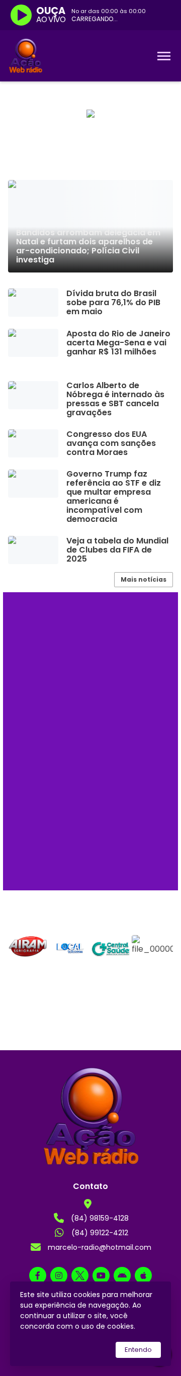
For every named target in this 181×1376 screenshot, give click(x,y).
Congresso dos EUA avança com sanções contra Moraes (111, 443)
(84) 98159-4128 (100, 1218)
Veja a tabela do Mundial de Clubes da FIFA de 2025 (117, 550)
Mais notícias (143, 579)
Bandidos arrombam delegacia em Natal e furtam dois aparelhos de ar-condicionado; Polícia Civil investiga (88, 246)
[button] (18, 957)
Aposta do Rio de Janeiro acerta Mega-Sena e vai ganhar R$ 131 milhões (118, 342)
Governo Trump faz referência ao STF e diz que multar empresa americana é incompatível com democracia (113, 497)
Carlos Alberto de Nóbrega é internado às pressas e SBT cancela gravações (115, 399)
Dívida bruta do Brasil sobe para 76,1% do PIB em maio (113, 302)
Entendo (138, 1349)
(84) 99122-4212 (99, 1233)
